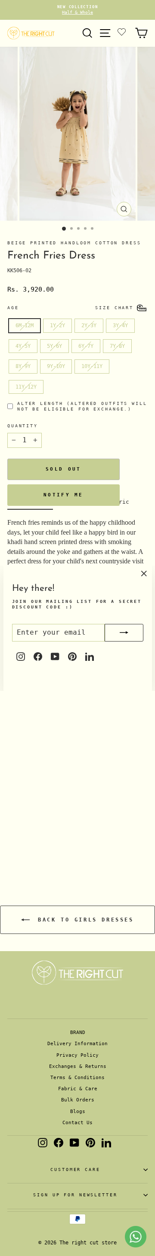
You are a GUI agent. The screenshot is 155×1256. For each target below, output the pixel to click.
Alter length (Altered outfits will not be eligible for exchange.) (82, 406)
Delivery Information (77, 1043)
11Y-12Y (26, 387)
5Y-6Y (54, 346)
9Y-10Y (56, 366)
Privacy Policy (77, 1055)
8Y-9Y (23, 366)
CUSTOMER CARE (75, 1169)
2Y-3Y (88, 325)
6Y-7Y (85, 346)
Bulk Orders (77, 1100)
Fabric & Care (77, 1089)
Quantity (22, 425)
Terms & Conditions (77, 1077)
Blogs (77, 1111)
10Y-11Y (91, 366)
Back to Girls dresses (83, 919)
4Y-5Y (23, 346)
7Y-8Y (117, 346)
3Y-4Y (120, 325)
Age (13, 307)
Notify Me (63, 495)
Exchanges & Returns (77, 1066)
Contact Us (77, 1122)
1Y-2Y (57, 325)
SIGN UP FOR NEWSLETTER (75, 1194)
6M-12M (25, 325)
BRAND (77, 1032)
